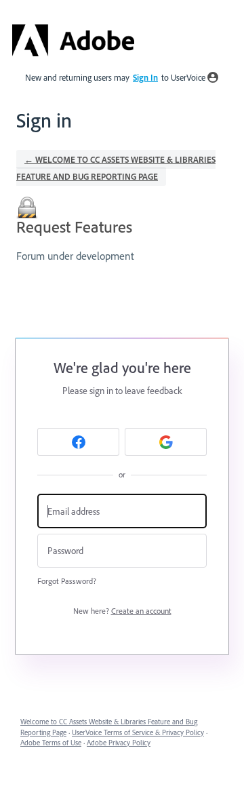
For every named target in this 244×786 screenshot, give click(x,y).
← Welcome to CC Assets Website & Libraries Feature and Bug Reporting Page (116, 168)
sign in (145, 77)
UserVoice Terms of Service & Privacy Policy (138, 732)
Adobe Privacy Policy (118, 742)
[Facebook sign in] (78, 442)
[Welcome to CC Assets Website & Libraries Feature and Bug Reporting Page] (73, 40)
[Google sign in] (166, 442)
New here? (122, 611)
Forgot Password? (66, 581)
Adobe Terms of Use (50, 742)
